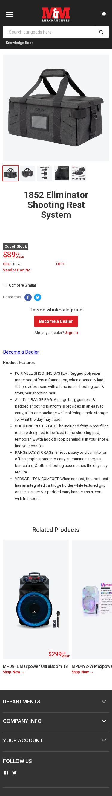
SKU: (7, 264)
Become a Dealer (56, 321)
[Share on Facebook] (28, 297)
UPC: (60, 264)
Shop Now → (14, 672)
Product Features (19, 362)
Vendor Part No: (17, 270)
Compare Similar (22, 285)
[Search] (101, 32)
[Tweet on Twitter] (37, 297)
